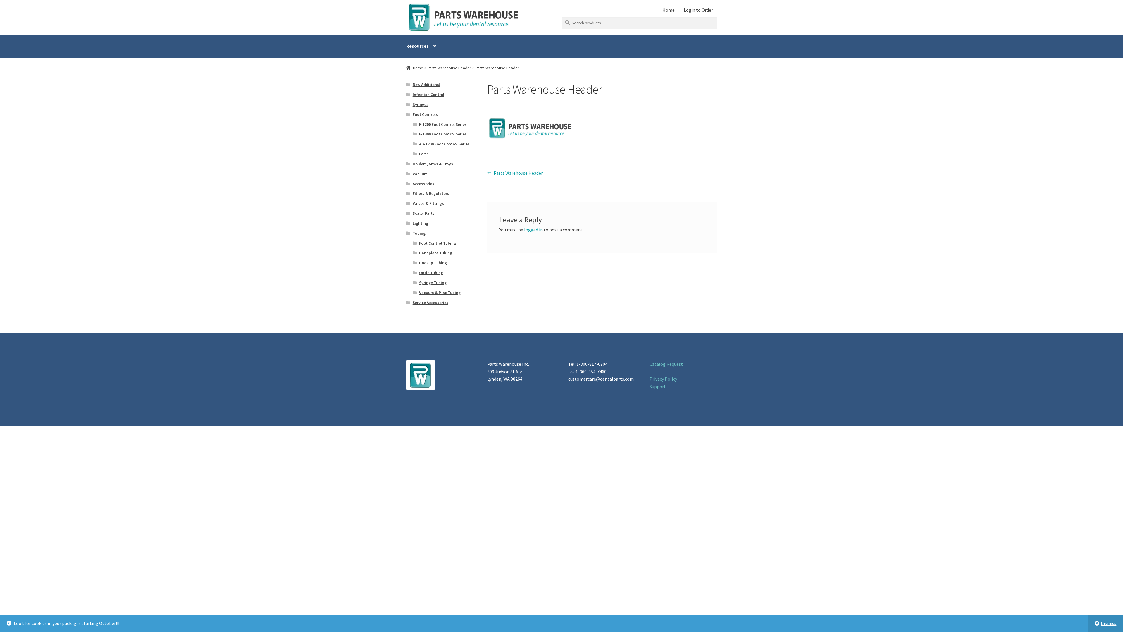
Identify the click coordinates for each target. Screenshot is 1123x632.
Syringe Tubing (433, 282)
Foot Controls (425, 114)
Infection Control (428, 94)
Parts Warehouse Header (449, 68)
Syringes (420, 104)
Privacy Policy (663, 379)
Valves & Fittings (428, 203)
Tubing (419, 233)
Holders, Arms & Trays (433, 163)
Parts (424, 154)
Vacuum (420, 173)
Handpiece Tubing (435, 252)
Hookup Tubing (433, 262)
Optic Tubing (431, 272)
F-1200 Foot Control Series (443, 124)
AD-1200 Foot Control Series (444, 144)
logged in (533, 230)
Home (668, 10)
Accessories (423, 183)
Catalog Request (666, 364)
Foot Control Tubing (437, 243)
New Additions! (426, 84)
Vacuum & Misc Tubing (440, 292)
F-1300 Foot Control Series (443, 134)
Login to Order (698, 10)
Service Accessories (430, 302)
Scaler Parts (424, 213)
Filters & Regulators (431, 193)
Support (658, 386)
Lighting (420, 223)
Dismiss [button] (1108, 623)
